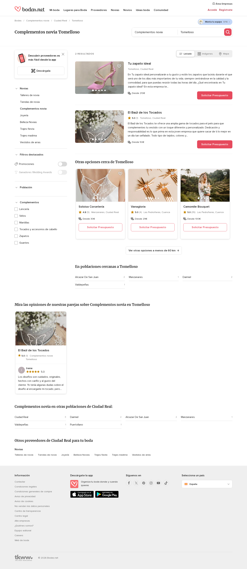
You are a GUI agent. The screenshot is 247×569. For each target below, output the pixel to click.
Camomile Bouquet (196, 206)
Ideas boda (143, 10)
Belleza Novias (28, 122)
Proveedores (99, 10)
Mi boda (54, 10)
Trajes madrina (28, 135)
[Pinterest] (144, 483)
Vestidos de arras (30, 142)
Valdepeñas (82, 284)
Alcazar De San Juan (86, 277)
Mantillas (24, 222)
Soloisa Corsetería (91, 206)
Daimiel (187, 277)
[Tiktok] (166, 483)
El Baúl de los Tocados (145, 113)
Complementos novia (38, 20)
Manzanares (136, 277)
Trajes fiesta (27, 129)
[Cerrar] (63, 54)
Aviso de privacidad (25, 496)
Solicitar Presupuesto (214, 95)
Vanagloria (138, 206)
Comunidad (161, 10)
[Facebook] (129, 483)
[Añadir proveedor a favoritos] (119, 66)
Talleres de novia (29, 95)
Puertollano (76, 424)
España (193, 484)
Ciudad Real (61, 20)
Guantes (24, 242)
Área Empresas (223, 3)
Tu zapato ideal (139, 64)
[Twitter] (136, 483)
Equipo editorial (23, 530)
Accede (212, 10)
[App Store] (82, 497)
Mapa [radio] (226, 53)
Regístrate (225, 10)
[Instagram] (151, 483)
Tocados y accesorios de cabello (38, 229)
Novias (115, 10)
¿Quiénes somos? (24, 525)
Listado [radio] (188, 53)
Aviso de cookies (24, 501)
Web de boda (22, 540)
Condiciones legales (26, 486)
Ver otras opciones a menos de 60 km (152, 250)
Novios (127, 10)
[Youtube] (158, 483)
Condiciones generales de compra (33, 491)
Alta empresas (22, 520)
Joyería (24, 115)
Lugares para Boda (75, 10)
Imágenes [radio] (207, 53)
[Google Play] (107, 497)
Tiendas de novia (30, 102)
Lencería (24, 209)
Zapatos (24, 236)
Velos (22, 216)
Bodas (18, 20)
